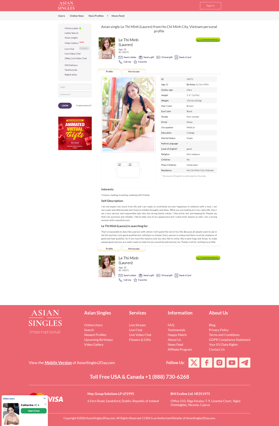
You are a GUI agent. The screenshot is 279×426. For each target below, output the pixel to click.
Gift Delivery (71, 65)
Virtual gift (166, 57)
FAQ (171, 325)
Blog (212, 325)
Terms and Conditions (224, 335)
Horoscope (133, 71)
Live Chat (69, 48)
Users (61, 15)
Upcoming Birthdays (98, 339)
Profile (109, 71)
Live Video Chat (73, 53)
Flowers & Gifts (140, 339)
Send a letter (129, 57)
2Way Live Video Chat (76, 58)
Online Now (77, 15)
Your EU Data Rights (223, 344)
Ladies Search (71, 33)
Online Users (93, 325)
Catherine (27, 405)
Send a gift (148, 57)
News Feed (118, 15)
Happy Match (177, 335)
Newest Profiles (95, 335)
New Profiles (96, 15)
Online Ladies (71, 28)
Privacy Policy (219, 330)
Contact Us (217, 349)
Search (89, 330)
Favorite (142, 61)
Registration (71, 74)
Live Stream (137, 325)
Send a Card (185, 57)
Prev (106, 114)
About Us (174, 339)
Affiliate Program (180, 349)
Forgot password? (84, 105)
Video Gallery (72, 43)
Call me (127, 61)
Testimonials (71, 69)
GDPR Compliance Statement (229, 339)
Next (150, 114)
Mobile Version (58, 362)
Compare (84, 48)
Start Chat (33, 410)
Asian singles (71, 37)
